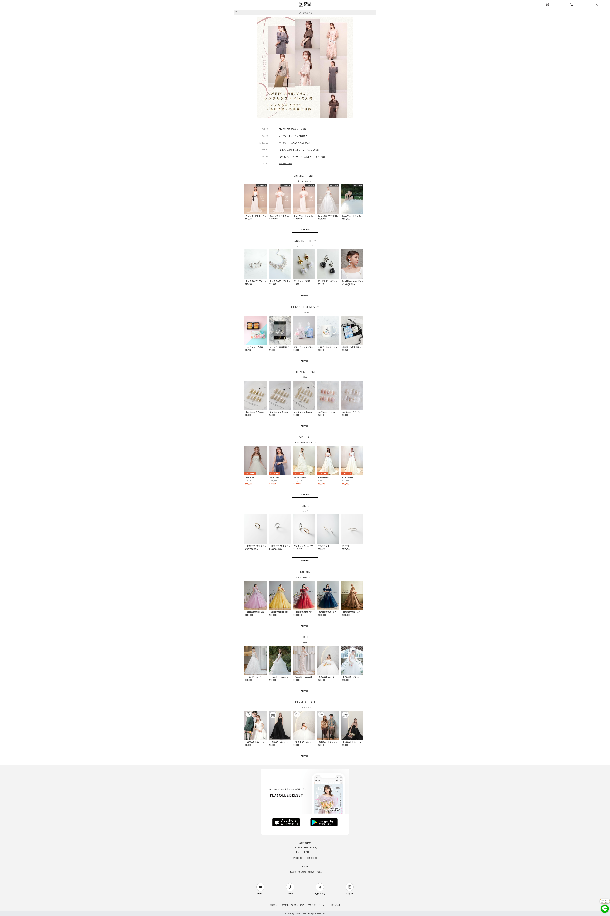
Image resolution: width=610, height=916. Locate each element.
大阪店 (319, 872)
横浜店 (293, 872)
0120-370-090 (305, 852)
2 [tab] (302, 123)
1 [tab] (299, 123)
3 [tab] (304, 123)
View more (305, 229)
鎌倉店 (311, 872)
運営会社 (274, 905)
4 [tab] (306, 123)
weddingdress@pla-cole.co (305, 857)
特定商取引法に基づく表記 (292, 905)
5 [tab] (308, 123)
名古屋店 (302, 872)
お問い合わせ (335, 905)
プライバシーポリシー (316, 905)
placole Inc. (302, 913)
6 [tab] (311, 123)
